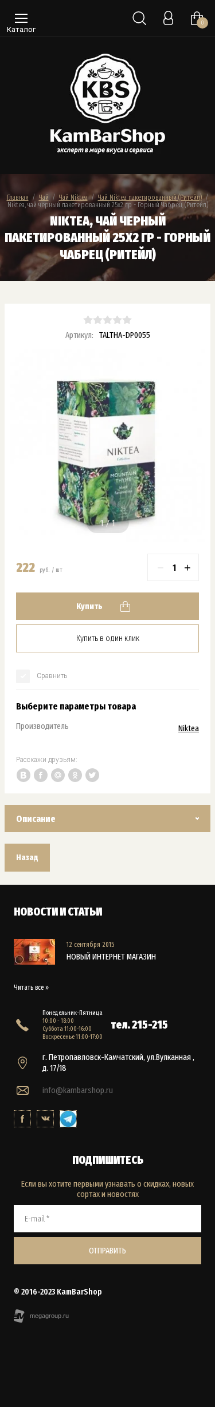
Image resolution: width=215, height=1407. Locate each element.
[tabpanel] (107, 445)
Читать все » (31, 987)
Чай (44, 197)
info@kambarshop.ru (77, 1090)
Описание (36, 819)
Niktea (188, 728)
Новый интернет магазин (111, 957)
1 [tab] (102, 523)
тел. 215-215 (139, 1024)
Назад (27, 857)
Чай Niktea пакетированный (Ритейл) (150, 197)
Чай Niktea (73, 197)
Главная (18, 197)
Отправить (107, 1250)
